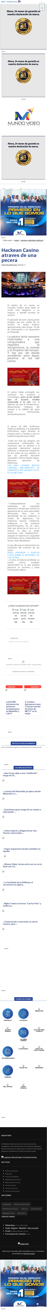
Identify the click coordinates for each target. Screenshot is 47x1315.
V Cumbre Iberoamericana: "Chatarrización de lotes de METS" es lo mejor (33, 708)
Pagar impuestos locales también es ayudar (21, 850)
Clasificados (7, 1204)
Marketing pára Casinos (13, 1179)
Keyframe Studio (29, 1253)
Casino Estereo (36, 1209)
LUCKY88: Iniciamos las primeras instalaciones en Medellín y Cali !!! (12, 708)
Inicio (16, 240)
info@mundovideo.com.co (19, 1231)
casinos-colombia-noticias (32, 240)
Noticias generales (11, 1171)
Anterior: (11, 687)
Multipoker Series (8, 1213)
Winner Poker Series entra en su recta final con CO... (22, 865)
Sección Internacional (12, 1191)
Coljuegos (8, 1174)
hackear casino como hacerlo (18, 641)
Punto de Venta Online (21, 1204)
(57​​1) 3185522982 (21, 1225)
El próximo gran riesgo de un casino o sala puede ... (22, 810)
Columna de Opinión (12, 1177)
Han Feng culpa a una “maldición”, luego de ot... (20, 774)
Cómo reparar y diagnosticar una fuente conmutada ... (20, 831)
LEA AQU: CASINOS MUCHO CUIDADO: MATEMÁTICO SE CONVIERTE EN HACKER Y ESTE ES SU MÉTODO (23, 469)
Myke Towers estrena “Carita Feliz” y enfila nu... (22, 904)
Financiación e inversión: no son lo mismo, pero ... (20, 923)
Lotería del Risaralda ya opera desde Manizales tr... (22, 792)
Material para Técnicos (10, 1209)
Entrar (28, 1234)
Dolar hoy (24, 1209)
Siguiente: (35, 687)
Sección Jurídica (10, 1185)
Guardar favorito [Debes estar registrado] (23, 664)
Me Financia (22, 1213)
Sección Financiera (11, 1188)
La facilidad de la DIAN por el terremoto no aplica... (18, 883)
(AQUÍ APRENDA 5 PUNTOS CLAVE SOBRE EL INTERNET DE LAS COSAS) (23, 555)
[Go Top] (40, 1291)
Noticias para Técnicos (13, 1182)
